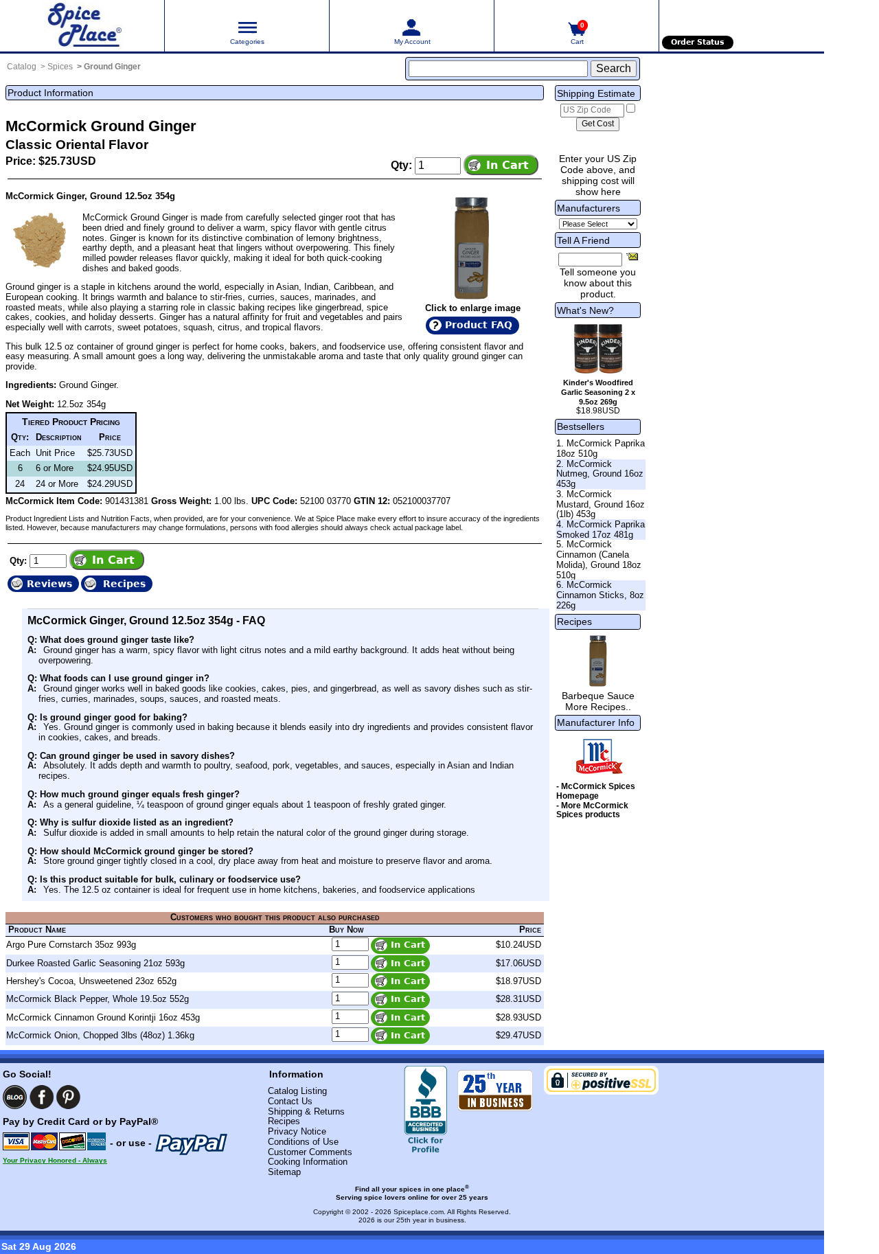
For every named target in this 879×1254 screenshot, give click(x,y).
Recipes (574, 621)
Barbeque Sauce (598, 695)
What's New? (585, 310)
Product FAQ (478, 324)
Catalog (21, 66)
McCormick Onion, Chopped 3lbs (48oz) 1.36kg (100, 1035)
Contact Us (290, 1101)
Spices (60, 66)
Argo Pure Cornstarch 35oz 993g (71, 944)
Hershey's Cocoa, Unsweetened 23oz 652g (91, 981)
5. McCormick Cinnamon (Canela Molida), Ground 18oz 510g (598, 559)
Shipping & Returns (306, 1111)
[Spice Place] (82, 26)
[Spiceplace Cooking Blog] (15, 1097)
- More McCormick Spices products (592, 810)
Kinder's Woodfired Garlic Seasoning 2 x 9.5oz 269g (598, 392)
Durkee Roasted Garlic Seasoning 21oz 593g (95, 963)
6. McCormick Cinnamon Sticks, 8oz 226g (600, 595)
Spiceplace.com (418, 1212)
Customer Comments (310, 1152)
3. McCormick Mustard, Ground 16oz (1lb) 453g (600, 504)
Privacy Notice (297, 1131)
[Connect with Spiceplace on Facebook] (42, 1097)
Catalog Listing (297, 1091)
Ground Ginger (112, 66)
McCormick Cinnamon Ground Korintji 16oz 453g (103, 1017)
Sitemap (284, 1172)
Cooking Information (307, 1161)
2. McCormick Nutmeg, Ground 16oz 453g (599, 474)
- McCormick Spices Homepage (595, 791)
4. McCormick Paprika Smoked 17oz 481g (600, 529)
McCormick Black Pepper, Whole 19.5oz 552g (97, 999)
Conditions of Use (303, 1142)
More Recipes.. (598, 706)
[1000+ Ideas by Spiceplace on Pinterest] (68, 1097)
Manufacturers (588, 208)
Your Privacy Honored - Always (55, 1160)
